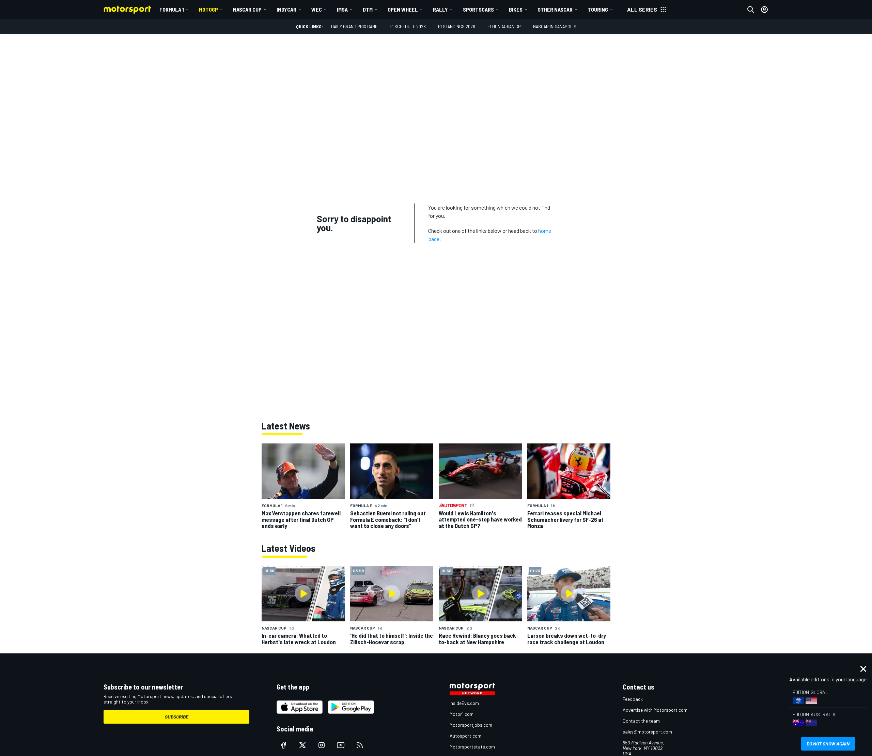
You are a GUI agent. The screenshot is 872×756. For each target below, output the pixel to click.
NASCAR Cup (247, 9)
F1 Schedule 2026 (408, 26)
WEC (316, 9)
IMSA (342, 9)
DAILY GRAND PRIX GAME (354, 26)
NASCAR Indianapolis (554, 26)
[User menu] (764, 9)
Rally (440, 9)
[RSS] (360, 745)
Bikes (516, 9)
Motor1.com (461, 714)
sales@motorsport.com (647, 732)
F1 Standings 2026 (456, 26)
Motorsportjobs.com (471, 725)
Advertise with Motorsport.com (655, 710)
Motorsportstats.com (472, 747)
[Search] (751, 9)
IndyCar (286, 9)
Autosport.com (465, 736)
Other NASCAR (555, 9)
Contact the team (641, 721)
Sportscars (478, 9)
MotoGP (208, 9)
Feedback (633, 699)
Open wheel (403, 9)
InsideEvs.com (464, 703)
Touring (598, 9)
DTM (368, 9)
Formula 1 (171, 9)
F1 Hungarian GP (504, 26)
